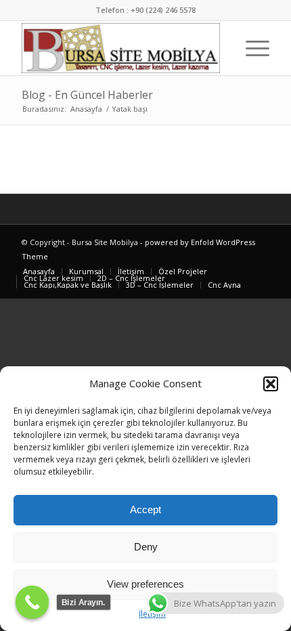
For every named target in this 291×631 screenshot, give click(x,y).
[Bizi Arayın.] (32, 602)
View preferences (145, 584)
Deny (146, 546)
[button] (270, 384)
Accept (145, 509)
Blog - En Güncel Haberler (87, 94)
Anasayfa (86, 109)
